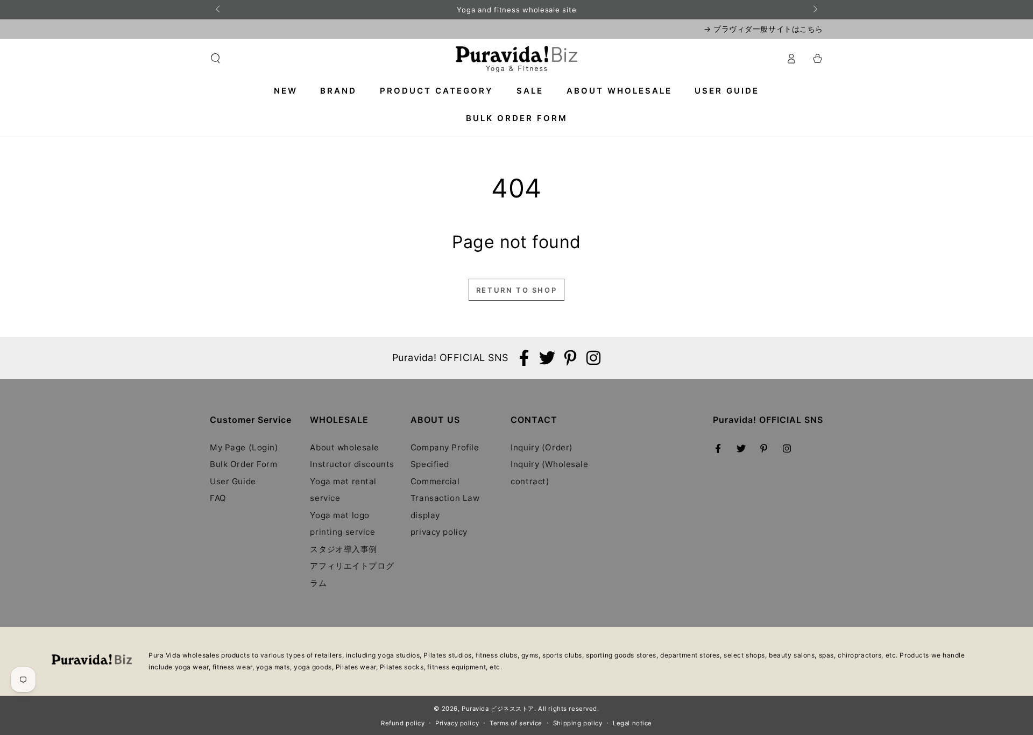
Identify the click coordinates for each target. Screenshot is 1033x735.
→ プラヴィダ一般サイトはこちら (763, 28)
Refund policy (402, 723)
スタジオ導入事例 (343, 549)
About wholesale (344, 447)
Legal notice (632, 723)
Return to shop (516, 290)
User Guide (233, 481)
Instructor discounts (352, 464)
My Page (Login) (244, 447)
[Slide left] (218, 9)
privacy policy (439, 532)
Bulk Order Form (244, 464)
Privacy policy (457, 723)
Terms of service (516, 723)
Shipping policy (578, 723)
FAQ (218, 498)
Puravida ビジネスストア (498, 708)
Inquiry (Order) (542, 447)
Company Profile (445, 447)
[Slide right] (814, 9)
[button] (215, 58)
